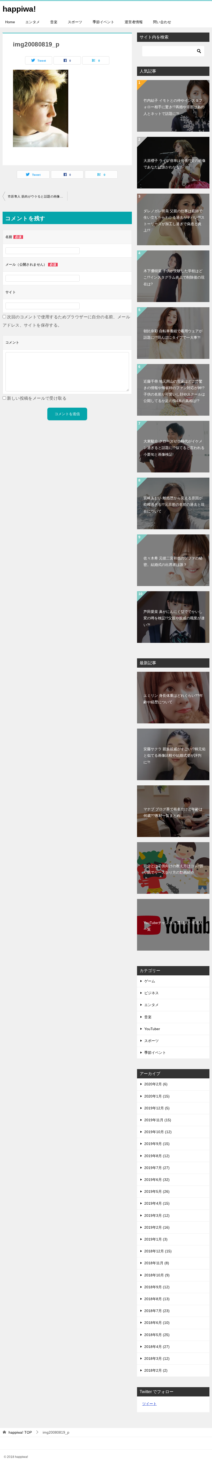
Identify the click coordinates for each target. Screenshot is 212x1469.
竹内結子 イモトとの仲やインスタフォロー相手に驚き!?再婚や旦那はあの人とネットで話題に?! (174, 106)
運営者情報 (134, 22)
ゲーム (149, 981)
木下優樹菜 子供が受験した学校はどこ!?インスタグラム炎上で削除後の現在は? (174, 277)
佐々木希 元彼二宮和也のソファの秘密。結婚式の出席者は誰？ (172, 561)
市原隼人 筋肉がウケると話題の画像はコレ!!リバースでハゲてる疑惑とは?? (37, 196)
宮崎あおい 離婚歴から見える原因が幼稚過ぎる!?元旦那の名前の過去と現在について (174, 504)
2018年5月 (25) (157, 1335)
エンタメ (32, 22)
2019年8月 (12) (157, 1156)
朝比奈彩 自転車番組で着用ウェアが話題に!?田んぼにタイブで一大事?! (172, 334)
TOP (20, 1432)
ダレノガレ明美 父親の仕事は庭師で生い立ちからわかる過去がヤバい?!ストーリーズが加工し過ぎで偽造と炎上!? (174, 221)
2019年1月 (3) (156, 1239)
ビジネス (151, 993)
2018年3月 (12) (157, 1358)
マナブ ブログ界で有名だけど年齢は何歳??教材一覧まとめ (172, 812)
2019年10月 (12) (158, 1132)
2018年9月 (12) (157, 1287)
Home (10, 22)
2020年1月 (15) (157, 1096)
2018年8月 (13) (157, 1299)
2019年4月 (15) (157, 1203)
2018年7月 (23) (157, 1311)
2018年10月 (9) (157, 1275)
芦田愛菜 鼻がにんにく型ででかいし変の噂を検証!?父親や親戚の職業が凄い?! (174, 618)
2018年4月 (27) (157, 1347)
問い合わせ (162, 22)
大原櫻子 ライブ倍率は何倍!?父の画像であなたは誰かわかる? (174, 164)
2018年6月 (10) (157, 1323)
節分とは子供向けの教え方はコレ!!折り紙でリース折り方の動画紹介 (173, 869)
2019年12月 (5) (157, 1108)
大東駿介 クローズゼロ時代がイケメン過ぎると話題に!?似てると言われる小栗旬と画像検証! (174, 447)
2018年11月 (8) (156, 1263)
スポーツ (75, 22)
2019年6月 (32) (157, 1180)
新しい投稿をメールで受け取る (36, 398)
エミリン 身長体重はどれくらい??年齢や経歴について (173, 698)
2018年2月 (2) (156, 1370)
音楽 (53, 22)
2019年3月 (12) (157, 1215)
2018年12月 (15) (158, 1251)
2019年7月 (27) (157, 1168)
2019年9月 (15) (157, 1144)
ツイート (149, 1404)
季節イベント (103, 22)
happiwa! (19, 9)
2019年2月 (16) (157, 1227)
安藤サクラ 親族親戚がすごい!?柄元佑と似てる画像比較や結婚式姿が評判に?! (174, 755)
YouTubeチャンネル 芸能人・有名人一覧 (172, 926)
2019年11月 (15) (157, 1120)
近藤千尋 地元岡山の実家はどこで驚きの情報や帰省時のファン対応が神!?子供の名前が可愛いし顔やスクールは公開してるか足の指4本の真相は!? (174, 391)
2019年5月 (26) (157, 1191)
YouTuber (152, 1029)
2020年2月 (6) (156, 1084)
